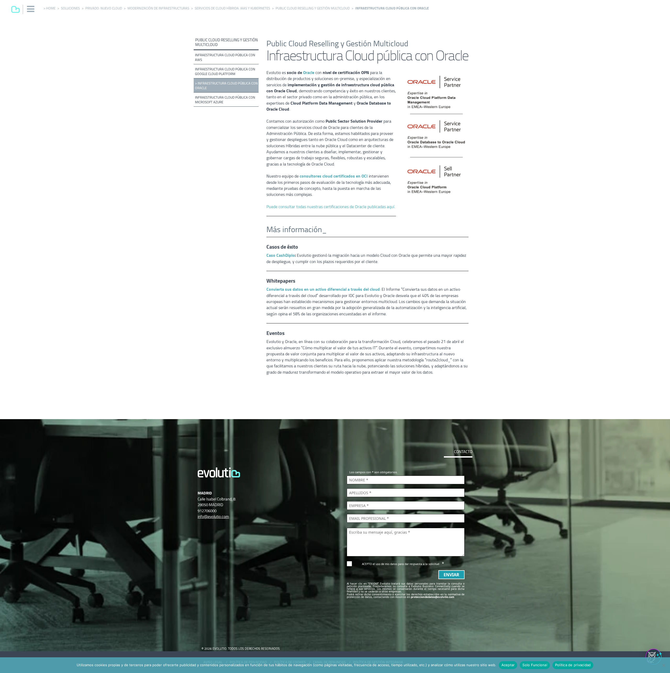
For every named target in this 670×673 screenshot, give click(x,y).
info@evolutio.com (213, 516)
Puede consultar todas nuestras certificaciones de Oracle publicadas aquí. (330, 206)
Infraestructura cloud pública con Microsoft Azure (225, 100)
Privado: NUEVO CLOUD (103, 8)
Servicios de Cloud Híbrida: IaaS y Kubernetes (232, 8)
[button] (30, 9)
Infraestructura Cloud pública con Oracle (226, 86)
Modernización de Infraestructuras (158, 8)
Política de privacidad (573, 665)
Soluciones (70, 8)
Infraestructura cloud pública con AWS (225, 57)
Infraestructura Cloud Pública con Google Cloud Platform (225, 71)
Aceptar (508, 665)
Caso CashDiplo (280, 255)
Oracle (309, 72)
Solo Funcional (534, 665)
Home (50, 8)
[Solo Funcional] (663, 665)
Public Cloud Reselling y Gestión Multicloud (313, 8)
